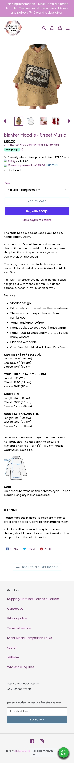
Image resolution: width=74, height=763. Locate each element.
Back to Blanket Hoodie (39, 567)
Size (7, 183)
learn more (52, 164)
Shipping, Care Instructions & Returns (33, 599)
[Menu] (68, 28)
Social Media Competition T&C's (29, 638)
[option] (19, 121)
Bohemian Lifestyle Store (29, 751)
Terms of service (19, 628)
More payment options (37, 220)
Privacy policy (17, 618)
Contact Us (15, 609)
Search (12, 648)
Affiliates (13, 657)
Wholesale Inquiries (20, 667)
